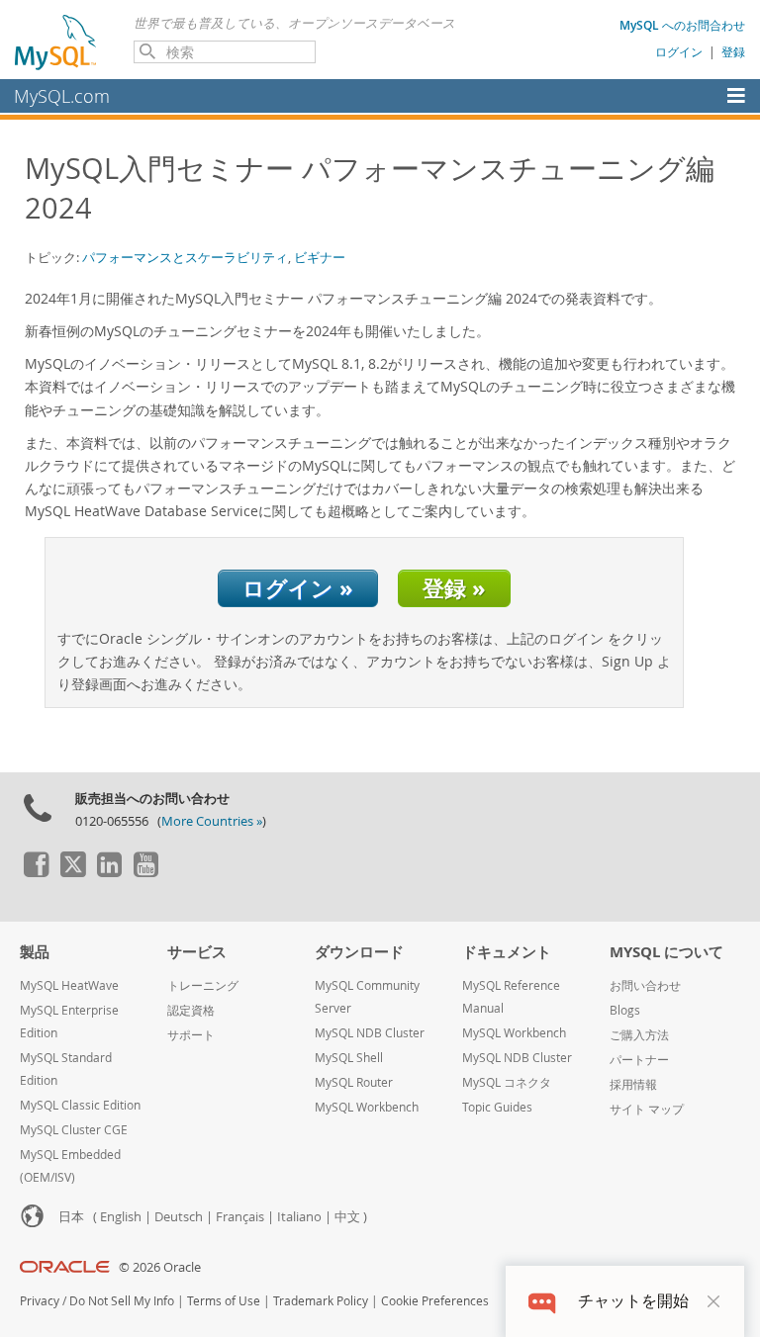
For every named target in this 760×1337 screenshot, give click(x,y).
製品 (34, 951)
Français (240, 1216)
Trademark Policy (320, 1300)
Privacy (39, 1300)
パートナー (639, 1059)
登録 (733, 51)
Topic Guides (497, 1107)
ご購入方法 (639, 1034)
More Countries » (211, 821)
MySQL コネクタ (506, 1082)
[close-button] (713, 1301)
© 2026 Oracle (160, 1267)
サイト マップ (647, 1109)
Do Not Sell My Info (121, 1300)
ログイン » (297, 588)
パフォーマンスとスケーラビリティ (185, 257)
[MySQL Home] (56, 41)
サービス (197, 951)
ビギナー (319, 257)
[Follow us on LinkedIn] (109, 872)
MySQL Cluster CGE (74, 1129)
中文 (347, 1216)
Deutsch (178, 1216)
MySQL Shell (349, 1057)
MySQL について (666, 951)
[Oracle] (65, 1267)
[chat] (542, 1301)
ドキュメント (506, 951)
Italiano (299, 1216)
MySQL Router (354, 1082)
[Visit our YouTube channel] (145, 872)
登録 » (454, 588)
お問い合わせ (645, 985)
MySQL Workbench (367, 1107)
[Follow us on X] (72, 872)
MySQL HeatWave (69, 985)
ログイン (679, 51)
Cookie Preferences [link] (435, 1300)
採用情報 (633, 1084)
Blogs (625, 1010)
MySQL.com (62, 96)
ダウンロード (359, 951)
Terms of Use (223, 1300)
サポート (191, 1034)
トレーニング (202, 985)
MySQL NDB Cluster (370, 1032)
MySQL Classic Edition (80, 1105)
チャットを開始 (633, 1300)
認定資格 (191, 1010)
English (121, 1216)
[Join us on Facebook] (35, 872)
